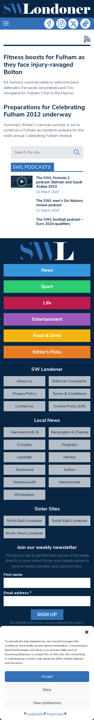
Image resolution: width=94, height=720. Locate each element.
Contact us (24, 406)
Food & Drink (47, 336)
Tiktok (85, 24)
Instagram (61, 24)
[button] (86, 632)
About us (24, 381)
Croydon (24, 444)
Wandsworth (24, 482)
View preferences (47, 703)
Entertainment (47, 319)
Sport (47, 286)
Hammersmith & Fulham (24, 433)
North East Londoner (24, 520)
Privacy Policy (56, 714)
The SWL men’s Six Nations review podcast (59, 202)
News (47, 270)
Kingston (69, 444)
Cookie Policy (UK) (70, 406)
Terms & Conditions (70, 393)
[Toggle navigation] (6, 24)
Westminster (70, 482)
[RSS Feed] (85, 39)
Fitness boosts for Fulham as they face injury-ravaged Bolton (44, 64)
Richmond (24, 469)
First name (13, 575)
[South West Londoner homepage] (47, 9)
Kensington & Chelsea (69, 432)
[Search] (77, 152)
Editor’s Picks (47, 352)
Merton (69, 457)
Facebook (49, 24)
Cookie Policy (35, 714)
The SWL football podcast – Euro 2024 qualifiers (59, 221)
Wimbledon (24, 494)
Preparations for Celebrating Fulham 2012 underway (44, 111)
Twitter (73, 24)
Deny (47, 689)
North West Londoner (24, 533)
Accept (47, 676)
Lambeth (24, 457)
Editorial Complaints (69, 381)
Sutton (69, 469)
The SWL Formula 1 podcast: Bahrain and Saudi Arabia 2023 (59, 182)
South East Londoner (69, 520)
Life (47, 303)
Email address (17, 593)
